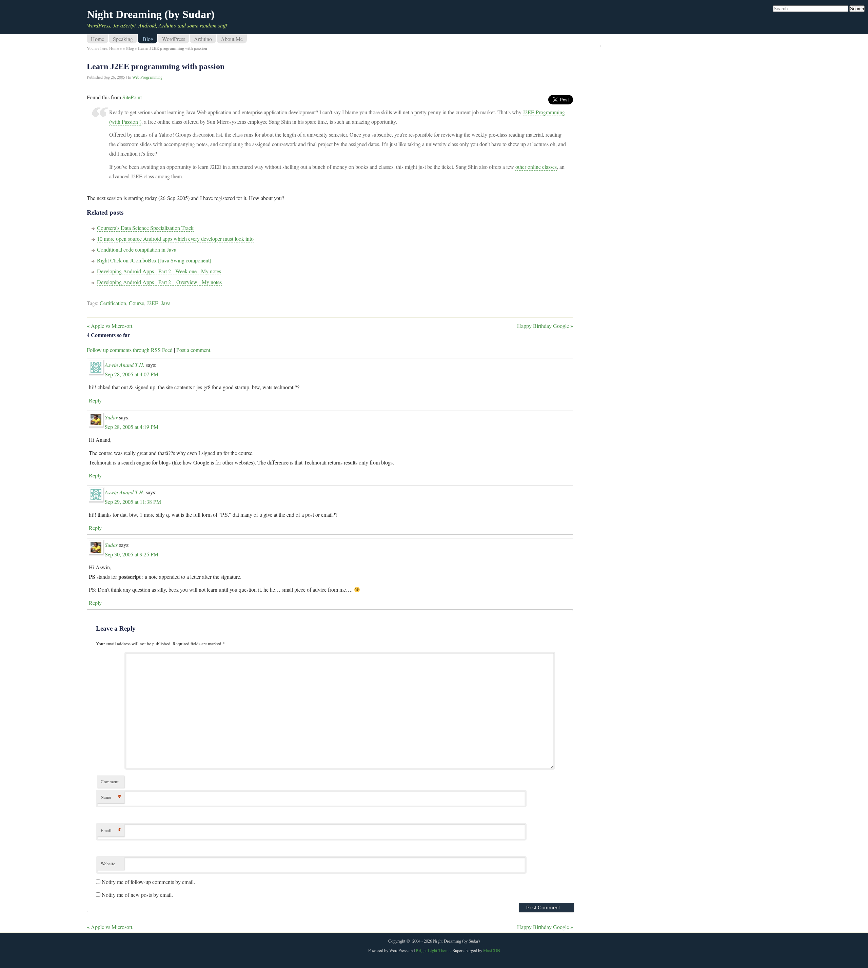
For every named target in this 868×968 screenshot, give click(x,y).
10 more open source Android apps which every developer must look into (175, 238)
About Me (232, 38)
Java (166, 303)
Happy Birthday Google (545, 325)
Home (97, 38)
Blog (148, 38)
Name (111, 797)
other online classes (536, 166)
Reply (95, 400)
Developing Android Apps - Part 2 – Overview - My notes (159, 281)
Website (108, 864)
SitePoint (132, 97)
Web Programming (147, 77)
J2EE (152, 303)
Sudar (111, 417)
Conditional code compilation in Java (136, 249)
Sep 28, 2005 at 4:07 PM (131, 374)
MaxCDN (491, 950)
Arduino (203, 38)
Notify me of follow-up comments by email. (148, 881)
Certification (113, 303)
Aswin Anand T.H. (124, 364)
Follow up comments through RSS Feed (130, 349)
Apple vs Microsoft (109, 325)
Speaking (123, 38)
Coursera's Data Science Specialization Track (145, 227)
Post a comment (193, 349)
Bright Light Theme (433, 950)
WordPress (173, 38)
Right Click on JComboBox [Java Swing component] (154, 260)
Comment (110, 781)
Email (111, 830)
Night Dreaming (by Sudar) (151, 14)
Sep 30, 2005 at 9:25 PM (131, 554)
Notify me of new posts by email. (137, 894)
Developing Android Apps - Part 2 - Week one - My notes (159, 271)
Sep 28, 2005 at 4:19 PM (131, 426)
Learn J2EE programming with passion (155, 66)
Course (136, 303)
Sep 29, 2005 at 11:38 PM (133, 501)
